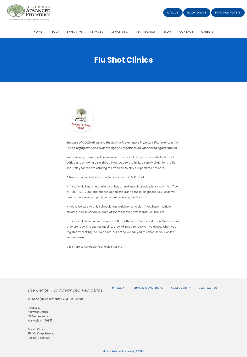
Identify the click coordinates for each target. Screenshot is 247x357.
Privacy (118, 288)
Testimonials (146, 32)
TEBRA (140, 351)
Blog (167, 32)
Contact (186, 32)
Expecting (75, 32)
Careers (207, 32)
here (77, 247)
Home (38, 32)
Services (96, 32)
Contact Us (208, 288)
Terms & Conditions (147, 288)
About (54, 32)
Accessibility (181, 288)
